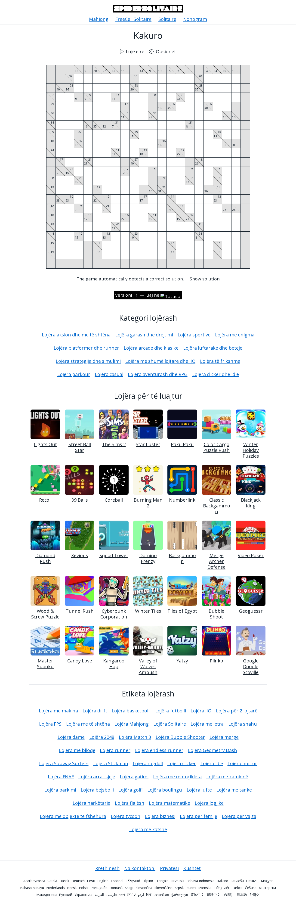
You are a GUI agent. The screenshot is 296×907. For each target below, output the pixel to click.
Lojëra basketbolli (131, 711)
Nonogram (195, 19)
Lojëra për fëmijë (198, 816)
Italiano (222, 880)
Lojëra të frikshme (220, 361)
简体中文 (197, 894)
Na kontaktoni (139, 868)
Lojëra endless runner (159, 750)
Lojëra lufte (199, 790)
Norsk (72, 887)
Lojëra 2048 (101, 737)
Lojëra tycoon (125, 816)
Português (98, 887)
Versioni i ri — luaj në (137, 295)
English (102, 880)
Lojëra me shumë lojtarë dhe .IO (160, 361)
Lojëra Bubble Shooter (180, 737)
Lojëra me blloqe (77, 750)
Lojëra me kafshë (148, 829)
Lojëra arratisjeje (96, 776)
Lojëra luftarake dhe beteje (212, 348)
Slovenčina (144, 887)
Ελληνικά (133, 880)
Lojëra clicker (181, 763)
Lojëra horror (242, 763)
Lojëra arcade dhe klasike (151, 348)
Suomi (191, 887)
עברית (131, 894)
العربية (99, 894)
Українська (83, 894)
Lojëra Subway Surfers (64, 763)
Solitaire (167, 19)
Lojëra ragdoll (148, 763)
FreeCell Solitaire (133, 19)
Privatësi (169, 868)
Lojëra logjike (209, 803)
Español (117, 880)
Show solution (205, 279)
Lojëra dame (71, 737)
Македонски (46, 894)
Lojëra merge (224, 737)
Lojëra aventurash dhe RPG (158, 374)
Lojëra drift (95, 711)
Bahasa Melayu (32, 887)
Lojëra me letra (207, 724)
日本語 (242, 894)
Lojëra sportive (194, 335)
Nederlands (55, 887)
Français (161, 880)
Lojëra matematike (169, 803)
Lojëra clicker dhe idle (215, 374)
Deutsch (78, 880)
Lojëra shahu (242, 724)
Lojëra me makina (58, 711)
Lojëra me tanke (234, 790)
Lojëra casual (109, 374)
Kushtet (192, 868)
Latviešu (237, 880)
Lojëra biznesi (160, 816)
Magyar (267, 880)
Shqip (129, 887)
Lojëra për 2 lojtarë (236, 711)
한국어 (254, 894)
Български (267, 887)
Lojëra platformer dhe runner (86, 348)
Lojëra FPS (50, 724)
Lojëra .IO (201, 711)
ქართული (179, 894)
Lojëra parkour (73, 374)
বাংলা (122, 894)
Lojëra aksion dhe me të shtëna (76, 335)
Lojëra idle (211, 763)
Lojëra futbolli (170, 711)
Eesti (91, 880)
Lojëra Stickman (110, 763)
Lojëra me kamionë (227, 776)
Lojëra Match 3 (135, 737)
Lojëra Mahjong (131, 724)
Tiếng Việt (221, 887)
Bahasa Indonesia (200, 880)
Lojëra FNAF (61, 776)
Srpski (179, 887)
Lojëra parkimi (60, 790)
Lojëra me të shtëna (88, 724)
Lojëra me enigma (234, 335)
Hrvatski (177, 880)
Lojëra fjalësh (129, 803)
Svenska (204, 887)
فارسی (111, 894)
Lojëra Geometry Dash (212, 750)
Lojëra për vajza (239, 816)
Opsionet (166, 51)
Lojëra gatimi (134, 776)
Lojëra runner (115, 750)
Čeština (250, 887)
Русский (65, 894)
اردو (141, 894)
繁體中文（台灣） (220, 894)
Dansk (64, 880)
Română (116, 887)
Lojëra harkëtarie (91, 803)
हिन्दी (149, 894)
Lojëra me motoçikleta (177, 776)
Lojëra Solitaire (169, 724)
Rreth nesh (107, 868)
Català (52, 880)
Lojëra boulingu (164, 790)
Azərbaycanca (34, 880)
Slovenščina (163, 887)
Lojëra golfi (130, 790)
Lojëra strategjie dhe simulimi (88, 361)
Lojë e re (135, 51)
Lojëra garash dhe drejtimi (144, 335)
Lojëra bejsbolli (97, 790)
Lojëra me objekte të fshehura (73, 816)
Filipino (147, 880)
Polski (83, 887)
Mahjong (98, 19)
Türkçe (237, 887)
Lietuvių (252, 880)
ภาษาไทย (161, 894)
